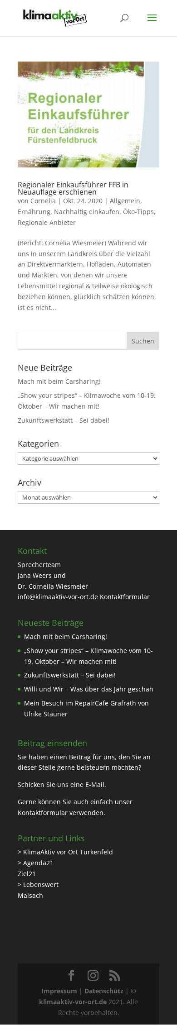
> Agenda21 (36, 862)
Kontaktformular (125, 596)
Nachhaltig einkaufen (86, 211)
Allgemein (125, 200)
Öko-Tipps (138, 211)
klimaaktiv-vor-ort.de (73, 1001)
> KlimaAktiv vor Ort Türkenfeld (65, 852)
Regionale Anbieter (47, 222)
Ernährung (34, 211)
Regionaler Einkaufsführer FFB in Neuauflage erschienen (73, 188)
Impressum (59, 991)
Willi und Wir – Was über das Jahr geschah (88, 689)
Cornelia (43, 200)
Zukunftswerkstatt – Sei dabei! (63, 420)
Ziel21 (27, 873)
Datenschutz (103, 991)
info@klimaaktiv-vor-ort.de (58, 596)
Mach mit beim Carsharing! (59, 381)
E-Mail (94, 784)
